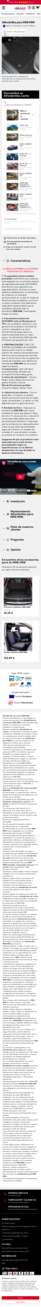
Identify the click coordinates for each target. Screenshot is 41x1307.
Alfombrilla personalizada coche (15, 1248)
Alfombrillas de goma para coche (15, 1251)
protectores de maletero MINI (22, 971)
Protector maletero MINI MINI (17, 607)
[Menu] (7, 8)
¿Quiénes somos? (8, 1223)
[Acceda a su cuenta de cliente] (33, 8)
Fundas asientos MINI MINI (15, 652)
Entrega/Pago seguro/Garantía (15, 1260)
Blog (4, 1263)
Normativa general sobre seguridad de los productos (19, 1228)
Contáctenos (7, 1239)
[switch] (8, 14)
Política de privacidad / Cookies (15, 1236)
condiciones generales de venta (15, 1233)
